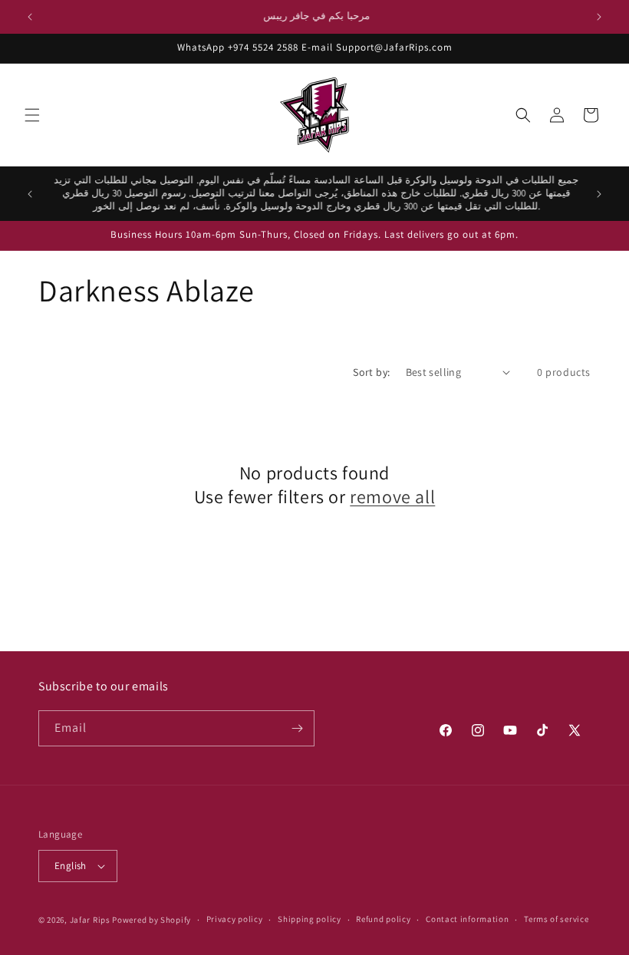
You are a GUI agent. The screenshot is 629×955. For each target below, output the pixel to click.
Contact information (467, 919)
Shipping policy (309, 919)
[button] (32, 115)
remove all (392, 497)
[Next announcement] (599, 17)
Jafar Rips (90, 919)
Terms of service (556, 919)
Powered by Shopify (151, 919)
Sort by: (371, 372)
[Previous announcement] (30, 17)
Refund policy (383, 919)
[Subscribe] (297, 728)
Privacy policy (234, 919)
